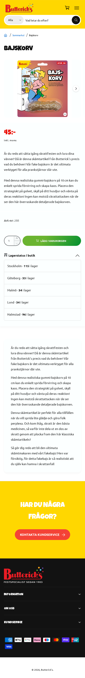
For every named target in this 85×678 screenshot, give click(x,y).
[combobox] (53, 20)
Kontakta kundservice (40, 534)
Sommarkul (18, 35)
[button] (76, 7)
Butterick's (47, 669)
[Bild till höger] (76, 88)
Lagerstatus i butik (21, 255)
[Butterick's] (6, 35)
